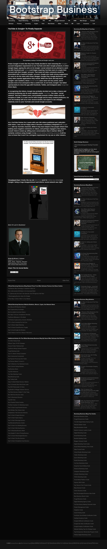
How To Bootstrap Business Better (16, 430)
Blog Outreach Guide (79, 488)
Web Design (83, 20)
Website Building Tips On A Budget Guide (85, 529)
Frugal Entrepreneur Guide (81, 419)
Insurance (86, 23)
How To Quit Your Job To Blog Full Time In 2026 (89, 355)
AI (81, 543)
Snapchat (65, 85)
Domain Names (68, 543)
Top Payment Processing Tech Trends (17, 358)
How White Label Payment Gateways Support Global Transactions (88, 76)
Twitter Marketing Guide (80, 455)
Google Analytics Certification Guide (83, 526)
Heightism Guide (78, 510)
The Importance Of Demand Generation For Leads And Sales (89, 334)
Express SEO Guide (79, 482)
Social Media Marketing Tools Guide (83, 446)
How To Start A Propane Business (16, 415)
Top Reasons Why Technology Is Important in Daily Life (21, 288)
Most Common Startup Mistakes (16, 366)
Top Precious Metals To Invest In (16, 361)
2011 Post (38, 180)
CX (40, 543)
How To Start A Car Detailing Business (17, 425)
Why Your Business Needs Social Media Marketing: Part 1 (90, 401)
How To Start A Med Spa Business (16, 428)
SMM (74, 543)
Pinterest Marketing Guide (81, 468)
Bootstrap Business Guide (81, 416)
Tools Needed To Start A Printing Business (18, 433)
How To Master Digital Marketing (16, 325)
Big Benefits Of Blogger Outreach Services (18, 389)
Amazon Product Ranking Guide (16, 346)
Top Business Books (13, 369)
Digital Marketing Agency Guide (82, 501)
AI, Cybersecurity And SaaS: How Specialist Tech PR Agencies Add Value (26, 293)
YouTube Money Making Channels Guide (85, 504)
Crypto (36, 23)
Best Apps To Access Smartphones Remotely (19, 314)
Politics (78, 543)
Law (94, 23)
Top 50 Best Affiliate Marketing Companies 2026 (89, 324)
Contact (92, 20)
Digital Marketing (23, 20)
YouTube (47, 93)
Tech (43, 23)
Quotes (55, 543)
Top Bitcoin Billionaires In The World (17, 317)
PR (69, 20)
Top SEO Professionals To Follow (16, 387)
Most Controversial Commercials (16, 356)
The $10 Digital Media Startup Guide (83, 422)
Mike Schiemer (24, 543)
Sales (59, 23)
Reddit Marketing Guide (80, 460)
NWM (36, 543)
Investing (28, 23)
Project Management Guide (81, 507)
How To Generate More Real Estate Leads (18, 384)
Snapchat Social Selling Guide (82, 466)
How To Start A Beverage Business (16, 420)
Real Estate (51, 23)
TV (47, 543)
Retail (66, 23)
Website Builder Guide (80, 424)
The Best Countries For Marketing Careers (18, 405)
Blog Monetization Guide (80, 427)
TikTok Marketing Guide (80, 477)
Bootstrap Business (17, 260)
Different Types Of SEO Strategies (16, 343)
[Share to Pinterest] (17, 272)
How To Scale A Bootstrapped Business (17, 435)
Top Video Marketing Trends (15, 374)
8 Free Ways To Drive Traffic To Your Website (19, 298)
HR (72, 23)
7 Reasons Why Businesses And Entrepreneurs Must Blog (89, 32)
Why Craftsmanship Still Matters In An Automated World (21, 291)
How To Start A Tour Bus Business (16, 438)
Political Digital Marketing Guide (82, 534)
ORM (75, 20)
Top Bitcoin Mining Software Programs (17, 348)
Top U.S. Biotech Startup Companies (17, 353)
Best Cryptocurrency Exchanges (16, 309)
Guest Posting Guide (79, 512)
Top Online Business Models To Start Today (18, 392)
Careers (85, 543)
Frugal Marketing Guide (13, 351)
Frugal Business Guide (80, 499)
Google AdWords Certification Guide (83, 521)
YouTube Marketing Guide (81, 463)
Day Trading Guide (12, 379)
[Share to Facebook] (16, 272)
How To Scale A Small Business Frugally (18, 327)
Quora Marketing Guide (80, 457)
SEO (50, 20)
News (33, 543)
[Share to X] (14, 272)
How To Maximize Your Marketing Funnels (18, 364)
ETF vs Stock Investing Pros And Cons (17, 322)
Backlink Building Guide (80, 438)
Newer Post (11, 280)
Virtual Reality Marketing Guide (82, 452)
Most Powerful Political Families (16, 402)
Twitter (26, 70)
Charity (89, 543)
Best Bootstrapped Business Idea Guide (84, 493)
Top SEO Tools (11, 399)
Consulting (12, 20)
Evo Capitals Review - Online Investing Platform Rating (88, 275)
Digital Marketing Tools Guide (82, 444)
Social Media (35, 20)
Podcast (43, 543)
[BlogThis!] (12, 272)
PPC (44, 20)
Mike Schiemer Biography (88, 117)
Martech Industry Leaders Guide (82, 430)
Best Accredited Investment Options (17, 312)
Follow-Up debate (54, 180)
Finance (19, 23)
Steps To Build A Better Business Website (18, 382)
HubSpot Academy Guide (80, 518)
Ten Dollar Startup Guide (14, 340)
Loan (78, 23)
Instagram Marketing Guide (81, 471)
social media (34, 81)
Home (39, 280)
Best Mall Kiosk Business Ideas (16, 394)
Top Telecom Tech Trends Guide (82, 485)
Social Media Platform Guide (81, 479)
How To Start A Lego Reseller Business (17, 407)
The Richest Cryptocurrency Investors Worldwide (20, 319)
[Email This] (11, 272)
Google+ (64, 64)
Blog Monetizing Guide (13, 376)
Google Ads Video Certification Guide (84, 523)
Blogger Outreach (60, 20)
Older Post (66, 280)
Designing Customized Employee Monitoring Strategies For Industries (90, 64)
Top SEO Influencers (13, 371)
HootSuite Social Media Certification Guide (85, 515)
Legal (29, 543)
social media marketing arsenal (48, 133)
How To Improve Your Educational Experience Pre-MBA (90, 390)
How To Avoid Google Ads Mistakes (16, 330)
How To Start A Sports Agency (15, 417)
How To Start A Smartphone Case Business (18, 441)
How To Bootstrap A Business (15, 397)
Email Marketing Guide (80, 435)
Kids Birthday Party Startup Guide (16, 410)
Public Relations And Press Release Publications (20, 332)
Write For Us (61, 543)
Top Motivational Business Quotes (16, 423)
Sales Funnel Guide (79, 449)
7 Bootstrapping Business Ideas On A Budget (19, 296)
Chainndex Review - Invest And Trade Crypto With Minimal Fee (89, 287)
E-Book (50, 543)
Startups (11, 23)
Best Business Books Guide (81, 496)
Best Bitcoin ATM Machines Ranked (17, 307)
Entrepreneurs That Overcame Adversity (18, 412)
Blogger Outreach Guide (80, 441)
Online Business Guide (80, 490)
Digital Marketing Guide (80, 433)
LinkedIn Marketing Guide (81, 474)
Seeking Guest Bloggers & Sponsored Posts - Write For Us (89, 96)
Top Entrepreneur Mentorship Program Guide (86, 532)
